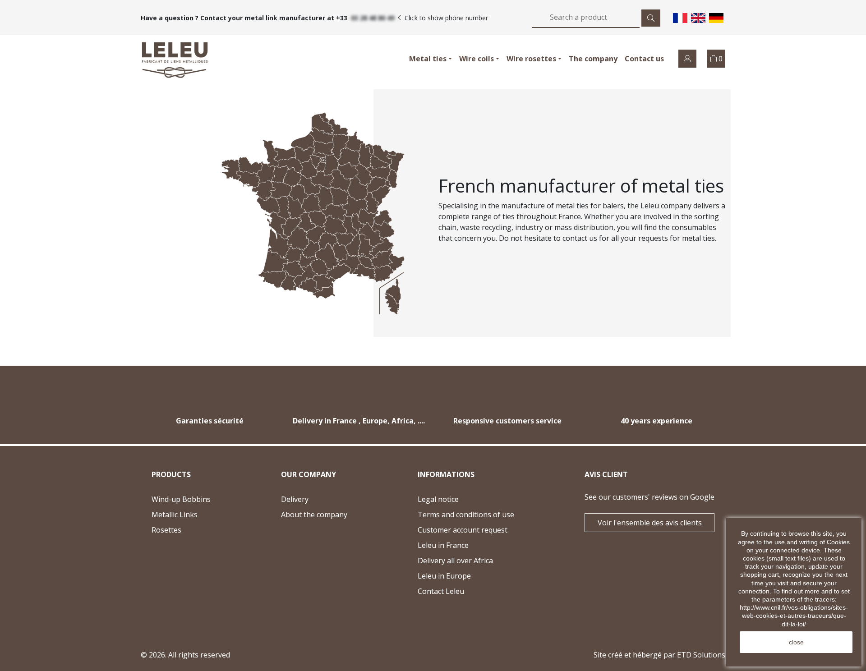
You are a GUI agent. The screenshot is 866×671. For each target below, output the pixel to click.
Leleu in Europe (444, 576)
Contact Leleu (464, 592)
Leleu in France (443, 545)
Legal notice (438, 499)
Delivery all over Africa (455, 560)
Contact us (644, 59)
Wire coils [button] (476, 59)
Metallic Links (175, 514)
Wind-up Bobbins (181, 499)
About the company (314, 514)
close (796, 642)
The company (593, 59)
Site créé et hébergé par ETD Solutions (659, 655)
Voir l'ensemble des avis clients (650, 523)
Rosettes (166, 530)
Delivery (295, 499)
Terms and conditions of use (466, 514)
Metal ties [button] (428, 59)
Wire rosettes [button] (531, 59)
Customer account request (462, 530)
